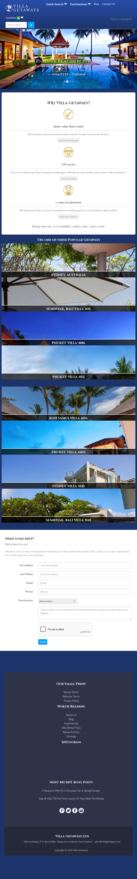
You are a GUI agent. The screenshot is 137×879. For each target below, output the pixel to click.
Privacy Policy (71, 700)
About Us (71, 715)
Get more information (68, 140)
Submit (43, 642)
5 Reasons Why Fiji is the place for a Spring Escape (71, 790)
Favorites (12, 17)
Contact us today (68, 178)
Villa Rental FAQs (71, 727)
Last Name (26, 573)
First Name (26, 565)
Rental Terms (71, 692)
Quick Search (55, 4)
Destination (25, 600)
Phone (29, 591)
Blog (96, 3)
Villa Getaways (80, 850)
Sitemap (71, 736)
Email (29, 582)
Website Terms (71, 696)
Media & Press (71, 732)
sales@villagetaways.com (107, 841)
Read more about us (68, 216)
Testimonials (71, 723)
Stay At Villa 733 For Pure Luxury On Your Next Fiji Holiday (71, 798)
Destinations (79, 4)
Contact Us (108, 3)
